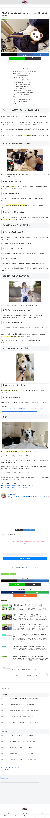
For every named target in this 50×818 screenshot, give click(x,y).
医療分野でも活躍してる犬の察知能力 (22, 90)
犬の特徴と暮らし (6, 573)
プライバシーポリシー (29, 567)
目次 (23, 68)
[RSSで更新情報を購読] (25, 595)
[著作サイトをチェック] (13, 592)
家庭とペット (13, 573)
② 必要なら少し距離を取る (20, 101)
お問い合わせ (41, 813)
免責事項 (41, 811)
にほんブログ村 (5, 769)
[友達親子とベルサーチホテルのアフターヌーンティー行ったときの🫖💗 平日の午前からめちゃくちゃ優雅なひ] (41, 523)
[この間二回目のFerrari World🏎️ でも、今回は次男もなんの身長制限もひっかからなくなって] (9, 504)
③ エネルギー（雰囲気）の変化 (21, 80)
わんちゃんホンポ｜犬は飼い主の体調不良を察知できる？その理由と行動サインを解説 (22, 408)
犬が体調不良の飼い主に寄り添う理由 (22, 82)
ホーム (8, 811)
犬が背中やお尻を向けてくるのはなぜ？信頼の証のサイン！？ (18, 485)
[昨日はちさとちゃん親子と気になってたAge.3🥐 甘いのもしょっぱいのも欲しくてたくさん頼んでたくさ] (41, 504)
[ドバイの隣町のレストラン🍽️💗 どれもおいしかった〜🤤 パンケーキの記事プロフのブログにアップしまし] (41, 513)
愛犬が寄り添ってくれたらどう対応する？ (23, 97)
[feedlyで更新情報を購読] (37, 592)
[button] (33, 58)
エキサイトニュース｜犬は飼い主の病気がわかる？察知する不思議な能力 (19, 411)
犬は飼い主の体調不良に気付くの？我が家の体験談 (25, 71)
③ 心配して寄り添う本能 (20, 88)
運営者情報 (25, 813)
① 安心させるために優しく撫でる (22, 99)
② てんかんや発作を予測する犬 (21, 94)
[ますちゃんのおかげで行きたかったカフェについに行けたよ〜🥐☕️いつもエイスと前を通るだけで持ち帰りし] (9, 523)
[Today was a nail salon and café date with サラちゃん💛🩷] (25, 513)
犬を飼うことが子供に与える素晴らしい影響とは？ (15, 487)
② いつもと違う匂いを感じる (21, 86)
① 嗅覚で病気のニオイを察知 (21, 75)
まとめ (14, 103)
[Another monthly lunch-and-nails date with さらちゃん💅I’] (25, 523)
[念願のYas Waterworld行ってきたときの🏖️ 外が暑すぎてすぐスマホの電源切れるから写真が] (25, 504)
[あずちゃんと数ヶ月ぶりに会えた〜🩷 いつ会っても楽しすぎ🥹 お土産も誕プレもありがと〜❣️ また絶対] (9, 513)
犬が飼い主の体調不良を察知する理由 (22, 73)
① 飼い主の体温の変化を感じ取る (22, 84)
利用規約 (8, 813)
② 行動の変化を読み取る (20, 77)
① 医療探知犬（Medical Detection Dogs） (24, 92)
